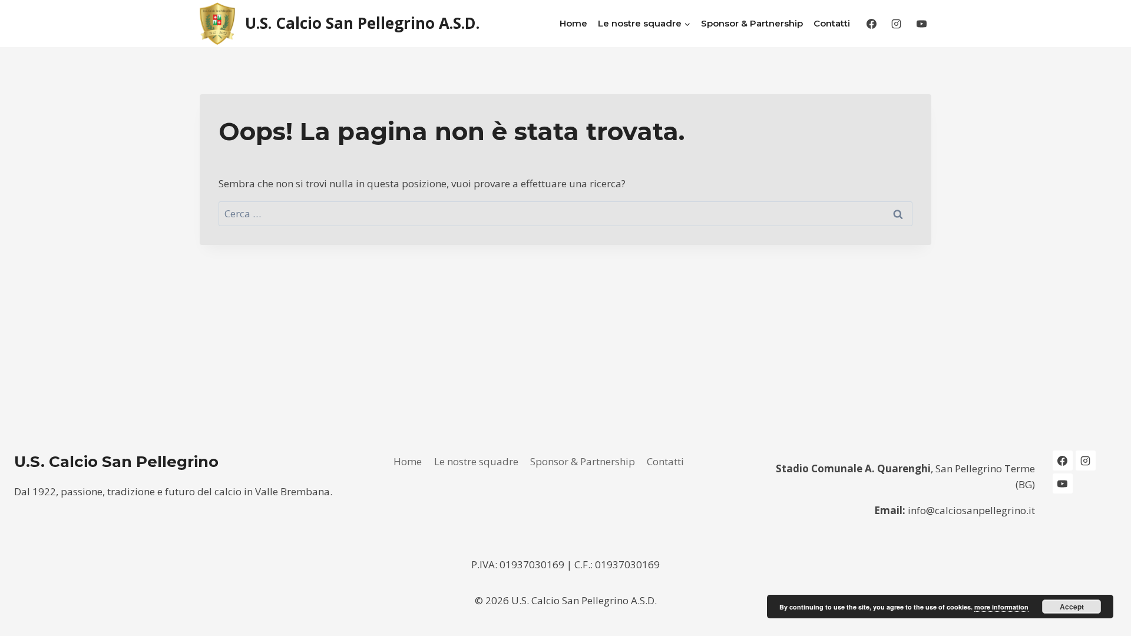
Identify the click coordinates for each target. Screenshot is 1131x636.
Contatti (831, 23)
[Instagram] (897, 24)
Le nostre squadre (476, 461)
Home (573, 23)
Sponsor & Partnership (752, 23)
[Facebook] (871, 24)
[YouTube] (921, 24)
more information (1001, 606)
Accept (1072, 606)
